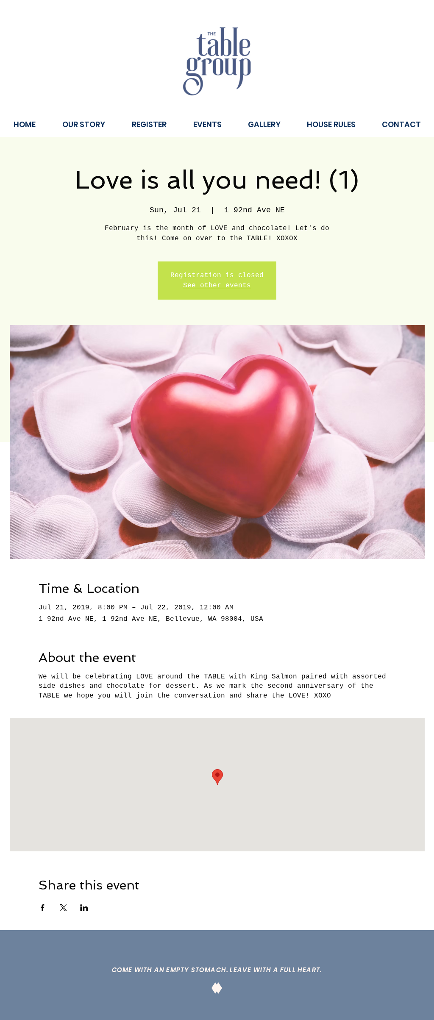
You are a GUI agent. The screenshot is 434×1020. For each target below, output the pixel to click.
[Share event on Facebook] (43, 907)
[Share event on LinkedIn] (84, 907)
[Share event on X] (63, 907)
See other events (217, 285)
